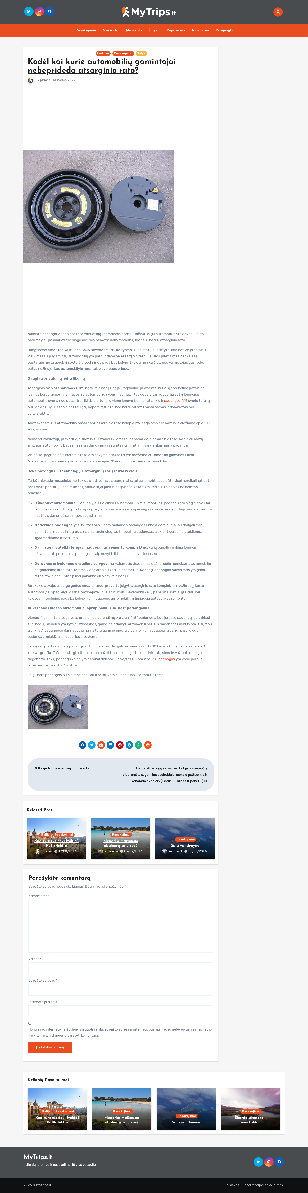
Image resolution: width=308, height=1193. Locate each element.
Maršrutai (111, 30)
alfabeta (111, 851)
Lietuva (103, 53)
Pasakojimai (85, 30)
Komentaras (39, 896)
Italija (45, 834)
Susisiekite (231, 1185)
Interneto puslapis (42, 1002)
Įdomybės (134, 30)
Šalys (152, 30)
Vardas (34, 959)
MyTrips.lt (37, 1157)
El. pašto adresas (42, 980)
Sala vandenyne (185, 846)
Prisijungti (224, 30)
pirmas (45, 80)
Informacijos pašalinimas (263, 1185)
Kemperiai (200, 30)
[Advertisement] (121, 114)
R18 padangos (163, 659)
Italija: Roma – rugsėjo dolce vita (63, 768)
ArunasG (175, 851)
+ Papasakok (174, 30)
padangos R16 (175, 401)
